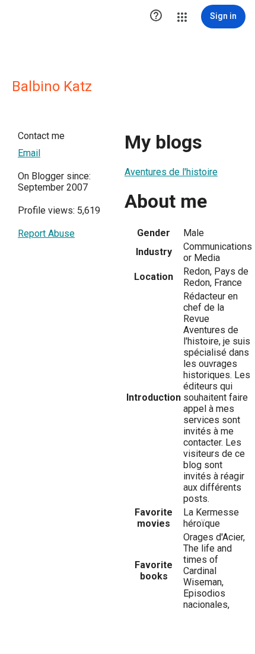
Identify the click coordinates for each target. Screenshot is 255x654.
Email (29, 153)
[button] (156, 16)
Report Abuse (46, 233)
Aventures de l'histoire (171, 172)
